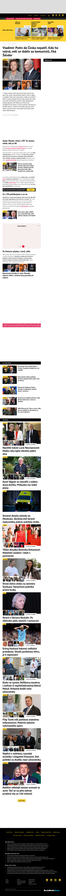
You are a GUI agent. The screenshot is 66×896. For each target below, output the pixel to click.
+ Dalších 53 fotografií (31, 679)
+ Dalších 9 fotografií (31, 478)
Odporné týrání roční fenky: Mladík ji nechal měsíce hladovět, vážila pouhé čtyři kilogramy (27, 848)
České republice (24, 206)
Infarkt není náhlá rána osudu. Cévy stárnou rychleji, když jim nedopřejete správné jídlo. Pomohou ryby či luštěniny (32, 871)
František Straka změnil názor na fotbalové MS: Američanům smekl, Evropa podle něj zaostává (28, 845)
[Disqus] (22, 345)
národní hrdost (12, 182)
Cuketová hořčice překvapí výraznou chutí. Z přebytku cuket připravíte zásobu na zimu (26, 867)
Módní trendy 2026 (46, 832)
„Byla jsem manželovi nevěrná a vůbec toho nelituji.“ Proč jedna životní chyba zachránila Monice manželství (30, 858)
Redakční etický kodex (21, 881)
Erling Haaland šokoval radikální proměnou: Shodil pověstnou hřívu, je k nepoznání (21, 651)
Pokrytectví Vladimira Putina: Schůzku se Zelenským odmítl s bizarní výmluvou (27, 389)
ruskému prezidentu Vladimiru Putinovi (16, 148)
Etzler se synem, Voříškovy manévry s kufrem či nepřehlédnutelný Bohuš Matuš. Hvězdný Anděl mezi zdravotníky (22, 687)
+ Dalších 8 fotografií (31, 580)
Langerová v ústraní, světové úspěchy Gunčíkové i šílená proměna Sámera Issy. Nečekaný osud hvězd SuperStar (55, 39)
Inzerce (18, 879)
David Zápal (15, 115)
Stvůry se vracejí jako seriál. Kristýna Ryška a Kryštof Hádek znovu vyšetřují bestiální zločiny (27, 844)
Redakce (7, 881)
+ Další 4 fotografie (30, 645)
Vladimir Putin (6, 324)
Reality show (56, 832)
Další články (22, 800)
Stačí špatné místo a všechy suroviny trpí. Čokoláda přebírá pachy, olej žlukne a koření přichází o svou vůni (30, 870)
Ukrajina (27, 326)
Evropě (4, 179)
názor (25, 324)
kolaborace (38, 324)
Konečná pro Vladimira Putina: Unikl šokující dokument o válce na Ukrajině (29, 399)
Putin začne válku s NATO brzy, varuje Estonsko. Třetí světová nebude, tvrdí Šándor (27, 213)
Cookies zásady (32, 879)
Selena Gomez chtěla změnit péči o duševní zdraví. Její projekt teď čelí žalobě (24, 860)
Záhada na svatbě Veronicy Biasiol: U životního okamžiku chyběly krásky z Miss (38, 39)
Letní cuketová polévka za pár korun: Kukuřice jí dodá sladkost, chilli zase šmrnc (24, 868)
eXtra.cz (24, 890)
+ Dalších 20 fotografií (31, 750)
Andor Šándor (19, 324)
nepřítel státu (6, 326)
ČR (31, 326)
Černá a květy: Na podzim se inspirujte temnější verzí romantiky (21, 855)
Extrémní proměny (28, 835)
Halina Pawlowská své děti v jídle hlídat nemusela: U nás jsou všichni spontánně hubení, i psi (27, 857)
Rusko (22, 326)
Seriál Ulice (9, 832)
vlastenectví (30, 324)
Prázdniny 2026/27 (40, 835)
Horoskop (43, 15)
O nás (7, 879)
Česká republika (37, 326)
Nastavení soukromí (32, 884)
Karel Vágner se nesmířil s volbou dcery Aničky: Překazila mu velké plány (20, 484)
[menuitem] (30, 15)
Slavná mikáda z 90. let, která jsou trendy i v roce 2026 (19, 861)
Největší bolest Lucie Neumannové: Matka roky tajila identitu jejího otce (21, 451)
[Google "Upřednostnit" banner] (19, 189)
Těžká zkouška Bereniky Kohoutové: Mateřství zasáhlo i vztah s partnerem (21, 552)
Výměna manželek (19, 832)
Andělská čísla (30, 832)
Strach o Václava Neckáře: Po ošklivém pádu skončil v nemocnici (21, 619)
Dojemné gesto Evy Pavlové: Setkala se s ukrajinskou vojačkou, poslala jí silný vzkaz (23, 39)
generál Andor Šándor (11, 160)
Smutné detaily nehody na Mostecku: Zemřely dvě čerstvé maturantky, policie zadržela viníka (21, 518)
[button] (49, 15)
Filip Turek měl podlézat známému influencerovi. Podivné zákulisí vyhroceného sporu (21, 722)
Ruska (20, 146)
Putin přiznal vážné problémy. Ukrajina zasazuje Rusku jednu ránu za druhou (28, 378)
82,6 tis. (63, 16)
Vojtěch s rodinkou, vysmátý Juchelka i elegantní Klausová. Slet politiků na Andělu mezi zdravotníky (22, 756)
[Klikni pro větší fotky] (22, 69)
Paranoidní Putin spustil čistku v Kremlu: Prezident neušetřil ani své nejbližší (28, 368)
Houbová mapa (51, 835)
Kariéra (7, 882)
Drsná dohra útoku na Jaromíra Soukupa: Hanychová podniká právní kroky (19, 586)
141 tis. (56, 16)
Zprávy (30, 15)
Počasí (37, 832)
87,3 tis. (59, 16)
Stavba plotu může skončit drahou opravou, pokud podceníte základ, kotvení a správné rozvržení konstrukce (31, 873)
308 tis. (53, 16)
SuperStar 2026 (37, 18)
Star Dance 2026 (17, 835)
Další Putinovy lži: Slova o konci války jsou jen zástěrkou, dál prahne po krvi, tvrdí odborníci (29, 410)
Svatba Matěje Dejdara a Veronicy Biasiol (24, 18)
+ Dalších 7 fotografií (31, 716)
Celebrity (36, 15)
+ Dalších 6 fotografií (31, 444)
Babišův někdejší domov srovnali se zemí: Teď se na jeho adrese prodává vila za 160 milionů (21, 790)
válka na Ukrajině (10, 18)
